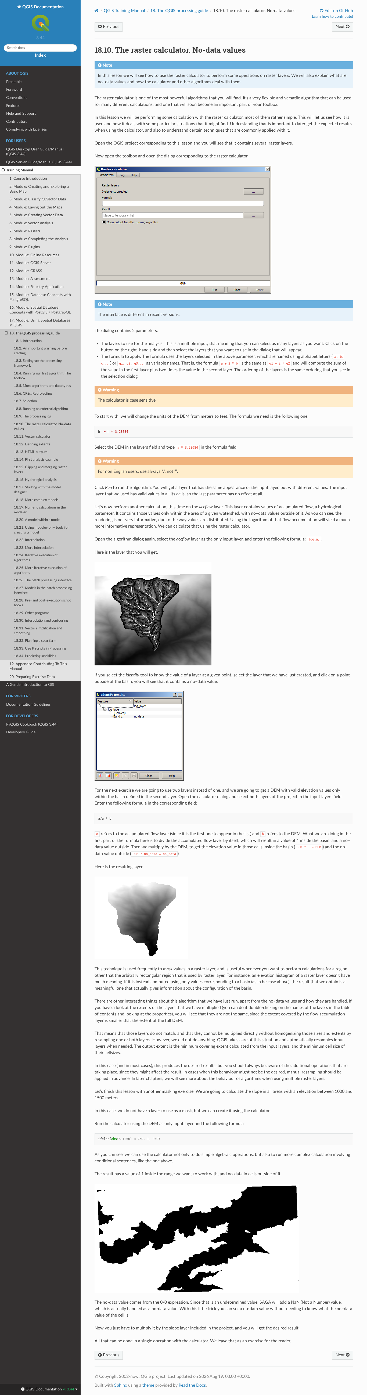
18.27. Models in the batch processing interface (43, 590)
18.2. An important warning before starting (40, 351)
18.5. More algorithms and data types (42, 386)
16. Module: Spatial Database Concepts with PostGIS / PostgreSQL (40, 309)
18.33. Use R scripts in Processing (40, 648)
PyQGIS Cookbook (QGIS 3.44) (31, 724)
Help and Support (21, 113)
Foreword (14, 90)
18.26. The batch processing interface (43, 580)
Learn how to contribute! (332, 17)
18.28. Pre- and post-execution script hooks (42, 603)
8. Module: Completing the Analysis (38, 239)
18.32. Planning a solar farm (35, 641)
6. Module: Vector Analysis (31, 223)
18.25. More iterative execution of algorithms (40, 570)
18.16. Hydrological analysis (35, 480)
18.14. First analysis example (36, 460)
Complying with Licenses (26, 129)
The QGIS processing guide (179, 11)
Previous (110, 26)
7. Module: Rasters (24, 231)
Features (13, 106)
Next (341, 26)
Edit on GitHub (338, 11)
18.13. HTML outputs (31, 452)
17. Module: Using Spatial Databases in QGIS (39, 322)
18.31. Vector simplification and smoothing (38, 631)
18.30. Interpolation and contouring (41, 620)
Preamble (13, 82)
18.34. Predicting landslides (35, 656)
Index (40, 55)
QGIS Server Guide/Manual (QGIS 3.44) (39, 162)
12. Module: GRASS (25, 271)
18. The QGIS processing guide (34, 333)
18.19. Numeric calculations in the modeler (40, 510)
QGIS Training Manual (124, 11)
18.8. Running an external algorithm (41, 409)
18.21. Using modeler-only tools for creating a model (41, 530)
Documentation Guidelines (28, 704)
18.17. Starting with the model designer (37, 490)
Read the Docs (192, 1385)
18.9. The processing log (32, 416)
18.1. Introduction (28, 341)
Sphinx (120, 1385)
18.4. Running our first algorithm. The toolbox (42, 376)
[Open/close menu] (3, 170)
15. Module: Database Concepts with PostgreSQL (40, 297)
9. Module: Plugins (24, 247)
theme (148, 1385)
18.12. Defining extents (32, 444)
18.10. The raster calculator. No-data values (42, 427)
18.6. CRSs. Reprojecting (33, 393)
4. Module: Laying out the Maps (35, 207)
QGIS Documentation (42, 7)
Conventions (16, 98)
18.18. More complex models (36, 500)
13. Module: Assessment (29, 279)
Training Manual (19, 170)
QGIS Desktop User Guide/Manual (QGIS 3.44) (34, 151)
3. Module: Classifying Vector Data (37, 199)
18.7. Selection (25, 401)
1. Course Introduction (28, 178)
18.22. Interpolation (29, 540)
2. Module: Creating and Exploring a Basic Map (39, 189)
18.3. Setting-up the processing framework (38, 363)
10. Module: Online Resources (34, 255)
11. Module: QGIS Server (30, 263)
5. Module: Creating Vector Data (36, 215)
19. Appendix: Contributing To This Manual (38, 666)
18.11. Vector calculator (32, 436)
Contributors (16, 122)
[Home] (97, 10)
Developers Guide (20, 732)
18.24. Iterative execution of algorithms (36, 558)
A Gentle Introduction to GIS (30, 685)
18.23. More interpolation (33, 548)
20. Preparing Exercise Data (32, 677)
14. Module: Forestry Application (36, 287)
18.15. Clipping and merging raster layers (40, 470)
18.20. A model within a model (37, 520)
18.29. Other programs (31, 613)
